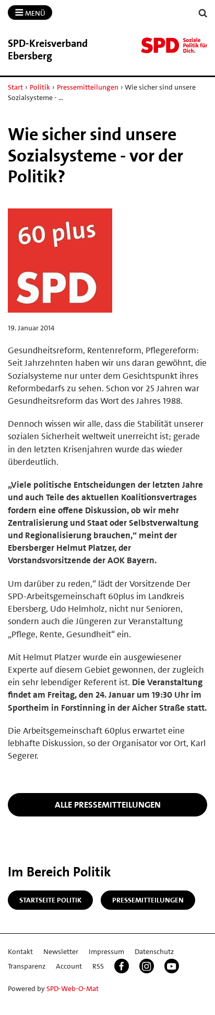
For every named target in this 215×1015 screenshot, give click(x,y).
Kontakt (20, 951)
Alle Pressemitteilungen (108, 804)
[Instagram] (146, 966)
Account (69, 966)
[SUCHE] (203, 13)
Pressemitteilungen (87, 87)
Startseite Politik (50, 900)
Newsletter (60, 951)
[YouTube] (171, 966)
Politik (40, 87)
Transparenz (26, 966)
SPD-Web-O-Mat (72, 988)
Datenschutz (154, 951)
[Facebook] (121, 966)
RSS (98, 966)
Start (15, 87)
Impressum (106, 951)
